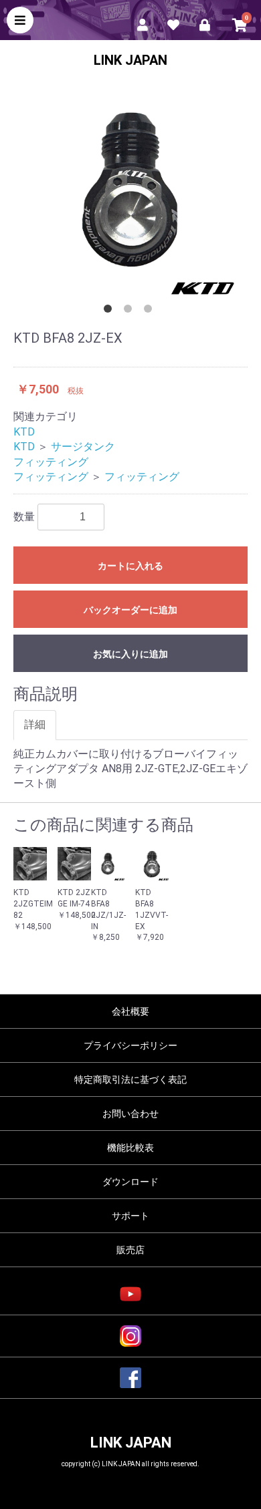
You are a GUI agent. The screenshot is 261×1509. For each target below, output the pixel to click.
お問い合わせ (130, 1113)
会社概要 (130, 1011)
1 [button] (110, 311)
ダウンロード (130, 1181)
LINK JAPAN (130, 60)
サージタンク (83, 446)
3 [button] (150, 311)
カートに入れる (130, 565)
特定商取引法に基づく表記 (130, 1079)
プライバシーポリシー (130, 1045)
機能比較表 (130, 1147)
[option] (130, 191)
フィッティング (50, 462)
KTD (24, 432)
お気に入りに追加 (130, 654)
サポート (130, 1215)
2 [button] (130, 311)
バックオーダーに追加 (130, 610)
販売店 (130, 1249)
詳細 (35, 724)
